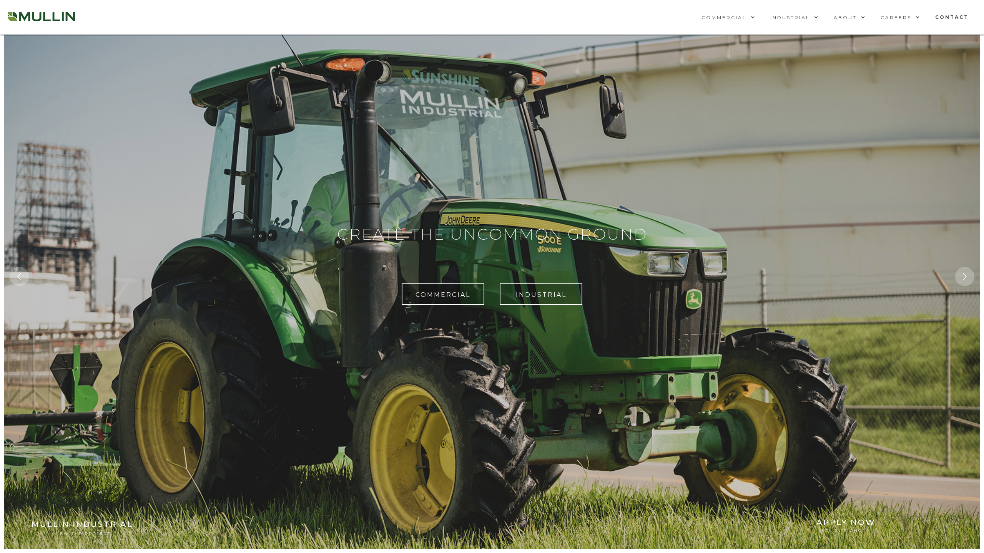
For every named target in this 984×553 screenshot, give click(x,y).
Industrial (541, 294)
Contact (952, 17)
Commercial (443, 294)
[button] (728, 17)
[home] (41, 17)
